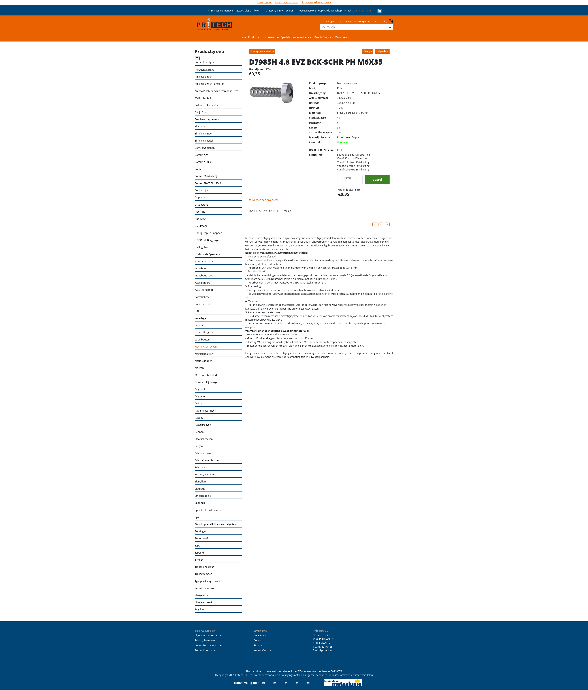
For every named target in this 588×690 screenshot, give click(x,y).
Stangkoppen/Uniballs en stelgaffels (215, 524)
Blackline (200, 126)
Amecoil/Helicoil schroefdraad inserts (216, 91)
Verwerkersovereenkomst (210, 645)
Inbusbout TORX (204, 275)
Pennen (199, 432)
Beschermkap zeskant (207, 119)
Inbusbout (201, 268)
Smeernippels (203, 495)
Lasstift (199, 325)
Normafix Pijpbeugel (206, 382)
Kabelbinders (202, 282)
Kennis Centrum (263, 650)
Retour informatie (205, 650)
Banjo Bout (201, 112)
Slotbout (200, 488)
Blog (385, 21)
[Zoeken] (390, 27)
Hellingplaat (202, 247)
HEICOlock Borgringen (207, 240)
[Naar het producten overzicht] (374, 224)
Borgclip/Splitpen (205, 147)
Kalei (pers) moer (205, 289)
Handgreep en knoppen (208, 233)
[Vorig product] (381, 224)
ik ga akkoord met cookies (316, 2)
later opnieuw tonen (286, 2)
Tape (197, 545)
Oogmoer (200, 396)
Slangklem (201, 481)
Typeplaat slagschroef (207, 581)
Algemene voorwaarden (208, 635)
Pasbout (199, 417)
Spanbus (200, 502)
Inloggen (330, 21)
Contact (376, 21)
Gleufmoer (201, 226)
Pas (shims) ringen (205, 410)
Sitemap (258, 645)
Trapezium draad (204, 566)
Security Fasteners (205, 474)
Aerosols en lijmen (205, 62)
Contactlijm (201, 190)
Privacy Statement (205, 640)
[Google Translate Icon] (391, 22)
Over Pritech (261, 635)
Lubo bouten (202, 339)
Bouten (199, 169)
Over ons (260, 630)
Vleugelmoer (202, 595)
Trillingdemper (203, 574)
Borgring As (201, 154)
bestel (377, 179)
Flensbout (200, 218)
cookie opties (264, 2)
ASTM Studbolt (203, 98)
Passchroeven (203, 424)
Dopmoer (200, 197)
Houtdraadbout (204, 261)
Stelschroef (201, 538)
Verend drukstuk (204, 588)
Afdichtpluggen (203, 76)
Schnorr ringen (203, 453)
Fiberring (200, 211)
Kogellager (201, 318)
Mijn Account (344, 21)
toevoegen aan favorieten (264, 200)
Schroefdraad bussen (207, 460)
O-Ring (198, 403)
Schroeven (201, 467)
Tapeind (199, 552)
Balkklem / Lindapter (206, 105)
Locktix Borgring (204, 332)
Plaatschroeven (204, 439)
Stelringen (201, 531)
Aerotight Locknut (205, 69)
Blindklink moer (204, 133)
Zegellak (199, 609)
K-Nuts (199, 311)
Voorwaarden (205, 630)
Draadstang (201, 204)
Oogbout (200, 389)
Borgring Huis (203, 162)
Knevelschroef (203, 304)
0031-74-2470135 (361, 10)
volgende (381, 51)
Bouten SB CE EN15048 (208, 183)
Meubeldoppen (203, 360)
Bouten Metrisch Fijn (207, 176)
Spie (197, 517)
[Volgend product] (387, 224)
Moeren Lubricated (206, 375)
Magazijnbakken (204, 353)
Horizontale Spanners (207, 254)
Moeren (199, 368)
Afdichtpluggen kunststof (209, 83)
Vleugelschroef (203, 602)
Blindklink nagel (204, 140)
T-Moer (199, 559)
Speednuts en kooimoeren (210, 510)
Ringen (199, 446)
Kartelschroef (202, 297)
